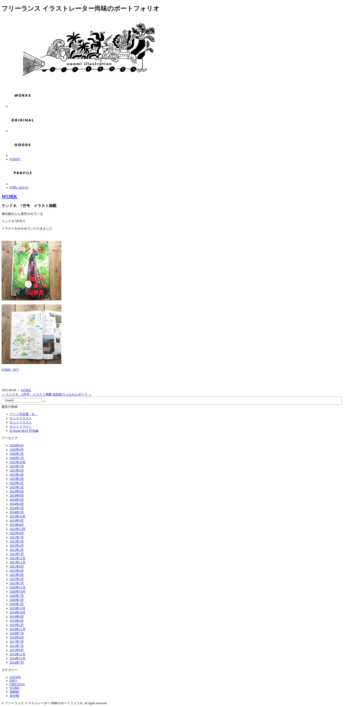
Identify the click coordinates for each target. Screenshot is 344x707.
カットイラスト (21, 418)
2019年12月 (17, 608)
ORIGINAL (17, 684)
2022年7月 (17, 537)
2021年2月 (17, 579)
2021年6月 (17, 570)
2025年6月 (17, 470)
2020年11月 (17, 587)
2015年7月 (17, 646)
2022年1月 (17, 554)
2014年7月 (17, 662)
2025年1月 (17, 487)
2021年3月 (17, 575)
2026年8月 (17, 445)
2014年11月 (17, 658)
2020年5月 (17, 600)
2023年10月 (17, 516)
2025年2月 (17, 483)
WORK (9, 196)
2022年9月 (17, 533)
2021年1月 (17, 583)
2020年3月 (17, 604)
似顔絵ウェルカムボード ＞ (72, 394)
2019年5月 (17, 625)
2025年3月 (17, 479)
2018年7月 (17, 633)
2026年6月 (17, 449)
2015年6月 (17, 650)
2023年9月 (17, 520)
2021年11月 (17, 562)
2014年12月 (17, 654)
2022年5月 (17, 541)
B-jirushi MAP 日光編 (24, 430)
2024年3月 (17, 508)
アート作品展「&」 (23, 414)
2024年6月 (17, 499)
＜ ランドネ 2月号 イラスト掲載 (27, 394)
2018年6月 (17, 637)
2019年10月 (17, 612)
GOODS (15, 677)
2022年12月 (17, 529)
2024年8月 (17, 495)
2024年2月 (17, 512)
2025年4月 (17, 474)
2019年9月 (17, 616)
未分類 (14, 695)
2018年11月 (17, 629)
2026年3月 (17, 453)
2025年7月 (17, 466)
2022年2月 (17, 550)
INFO (13, 680)
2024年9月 (17, 491)
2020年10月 (17, 591)
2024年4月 (17, 504)
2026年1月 (17, 458)
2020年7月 (17, 595)
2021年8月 (17, 566)
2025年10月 (17, 462)
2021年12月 (17, 558)
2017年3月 (17, 641)
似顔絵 (14, 691)
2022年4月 (17, 545)
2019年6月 (17, 621)
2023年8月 (17, 524)
